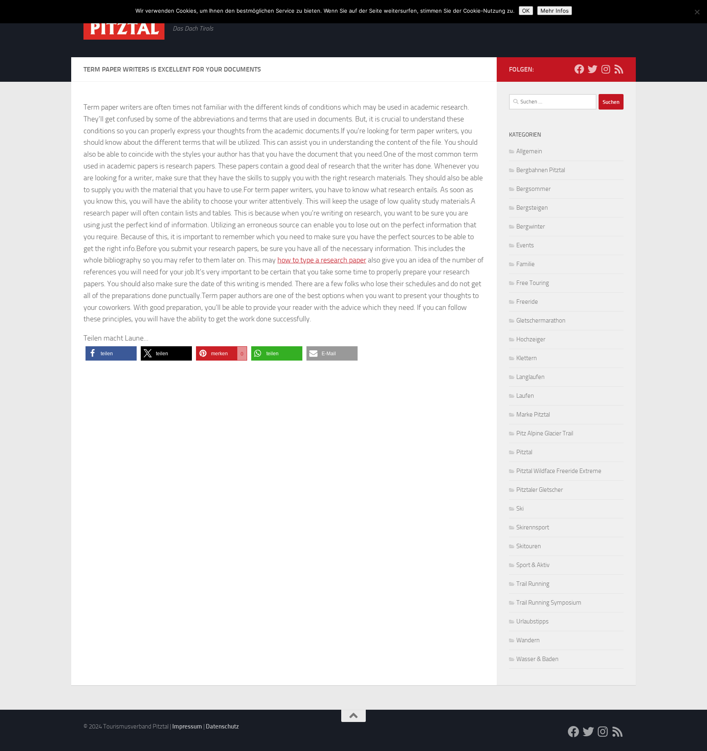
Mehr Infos (554, 10)
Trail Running (532, 583)
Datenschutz (222, 726)
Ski (520, 508)
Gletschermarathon (540, 320)
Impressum (187, 726)
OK (526, 10)
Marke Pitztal (533, 414)
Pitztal (524, 452)
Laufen (525, 395)
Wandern (528, 640)
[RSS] (619, 69)
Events (525, 245)
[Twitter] (592, 69)
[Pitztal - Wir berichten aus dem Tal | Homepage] (123, 28)
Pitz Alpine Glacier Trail (544, 433)
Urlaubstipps (532, 621)
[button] (111, 353)
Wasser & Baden (537, 659)
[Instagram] (605, 69)
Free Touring (532, 283)
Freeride (527, 301)
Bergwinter (530, 226)
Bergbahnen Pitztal (540, 170)
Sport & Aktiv (532, 565)
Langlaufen (530, 377)
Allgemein (529, 151)
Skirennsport (532, 527)
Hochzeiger (530, 339)
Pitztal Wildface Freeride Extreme (558, 471)
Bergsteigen (532, 207)
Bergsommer (533, 189)
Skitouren (528, 546)
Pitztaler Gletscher (539, 489)
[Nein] (697, 12)
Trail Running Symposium (548, 602)
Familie (525, 264)
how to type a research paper (321, 260)
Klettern (526, 358)
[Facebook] (579, 69)
